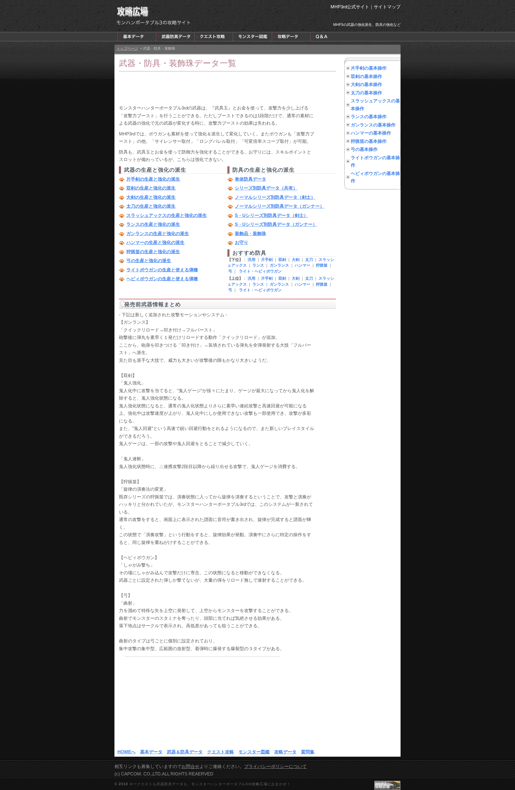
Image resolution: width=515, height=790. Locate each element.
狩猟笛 (322, 265)
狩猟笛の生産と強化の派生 (153, 251)
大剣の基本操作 (366, 84)
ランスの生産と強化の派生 (153, 224)
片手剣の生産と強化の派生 (153, 179)
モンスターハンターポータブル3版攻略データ (290, 37)
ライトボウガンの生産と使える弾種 (162, 269)
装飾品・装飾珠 (250, 233)
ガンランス (279, 265)
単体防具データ (250, 179)
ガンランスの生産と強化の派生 (157, 233)
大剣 (296, 259)
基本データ (151, 751)
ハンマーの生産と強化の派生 (155, 242)
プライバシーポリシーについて (275, 766)
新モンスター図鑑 (252, 37)
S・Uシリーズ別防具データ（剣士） (271, 215)
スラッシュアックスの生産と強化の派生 (166, 215)
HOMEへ (126, 751)
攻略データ (285, 751)
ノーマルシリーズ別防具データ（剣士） (275, 197)
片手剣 (267, 259)
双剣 (282, 259)
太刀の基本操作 (366, 92)
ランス (258, 265)
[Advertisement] (227, 87)
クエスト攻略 (213, 37)
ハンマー (302, 265)
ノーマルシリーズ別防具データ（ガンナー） (279, 206)
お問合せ (190, 766)
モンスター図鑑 (254, 751)
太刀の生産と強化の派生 (151, 206)
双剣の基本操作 (366, 76)
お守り (241, 242)
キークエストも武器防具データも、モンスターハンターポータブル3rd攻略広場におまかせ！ (210, 784)
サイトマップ (387, 6)
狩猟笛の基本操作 (369, 141)
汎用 (251, 259)
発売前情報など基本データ (136, 37)
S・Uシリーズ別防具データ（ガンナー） (276, 224)
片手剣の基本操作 (369, 68)
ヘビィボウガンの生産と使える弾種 (162, 278)
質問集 (329, 37)
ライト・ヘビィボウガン (260, 271)
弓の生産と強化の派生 (148, 260)
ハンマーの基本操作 (371, 132)
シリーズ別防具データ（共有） (266, 187)
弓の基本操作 (364, 149)
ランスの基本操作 (369, 116)
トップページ (127, 48)
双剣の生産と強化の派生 (151, 187)
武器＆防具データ (175, 37)
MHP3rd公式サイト (350, 6)
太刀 (309, 259)
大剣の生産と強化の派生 (151, 197)
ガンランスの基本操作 (373, 124)
